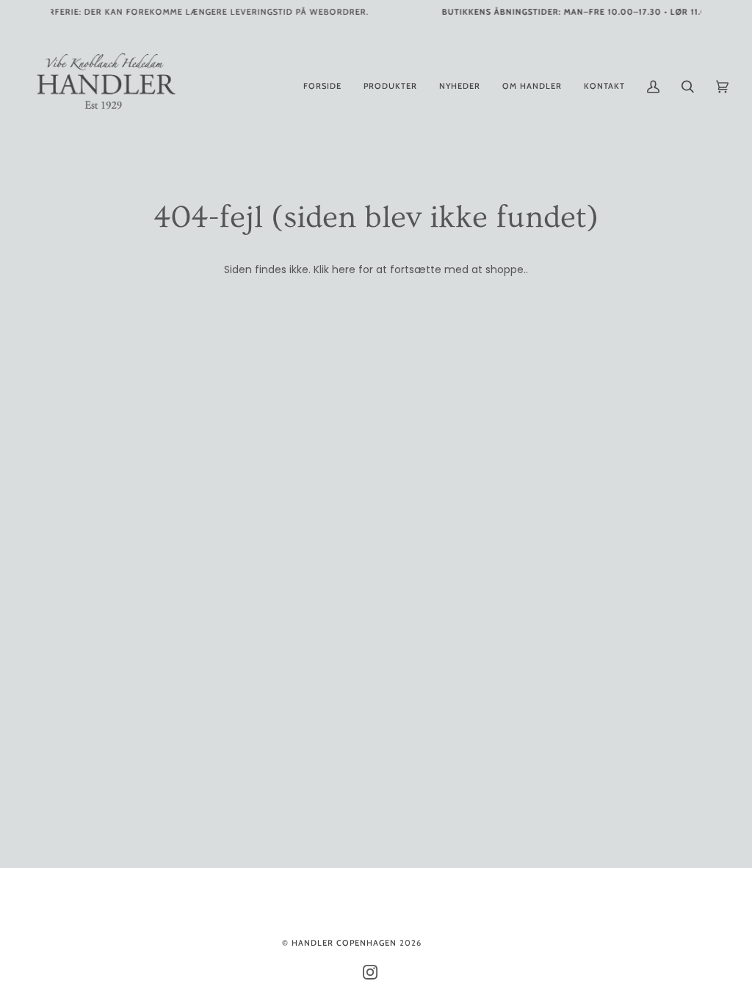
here (343, 269)
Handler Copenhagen (344, 943)
